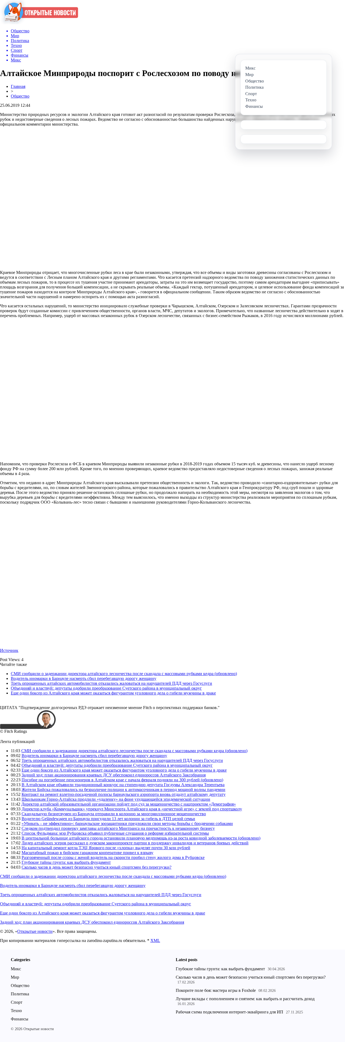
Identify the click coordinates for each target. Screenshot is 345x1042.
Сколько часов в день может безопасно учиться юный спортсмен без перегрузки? (96, 867)
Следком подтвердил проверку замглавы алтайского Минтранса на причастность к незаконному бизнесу (118, 828)
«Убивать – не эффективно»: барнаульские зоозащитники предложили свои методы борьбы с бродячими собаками (127, 823)
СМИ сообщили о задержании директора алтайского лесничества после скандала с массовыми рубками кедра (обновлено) (124, 673)
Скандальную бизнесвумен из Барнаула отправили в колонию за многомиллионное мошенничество (114, 813)
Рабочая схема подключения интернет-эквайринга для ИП (229, 1012)
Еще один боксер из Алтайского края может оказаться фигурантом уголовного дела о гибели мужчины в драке (113, 693)
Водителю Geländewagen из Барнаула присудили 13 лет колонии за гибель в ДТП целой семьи (108, 818)
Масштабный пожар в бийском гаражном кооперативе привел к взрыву (87, 852)
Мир (15, 977)
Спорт (16, 1002)
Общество (20, 96)
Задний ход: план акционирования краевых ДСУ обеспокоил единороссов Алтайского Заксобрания (114, 775)
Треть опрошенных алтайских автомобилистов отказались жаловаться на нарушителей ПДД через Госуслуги (111, 683)
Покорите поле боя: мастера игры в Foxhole (216, 990)
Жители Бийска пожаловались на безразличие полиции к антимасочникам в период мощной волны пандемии (123, 789)
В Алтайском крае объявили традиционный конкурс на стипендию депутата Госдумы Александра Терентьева (123, 784)
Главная (18, 86)
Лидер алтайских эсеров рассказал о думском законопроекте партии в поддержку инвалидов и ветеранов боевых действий (135, 843)
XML (155, 940)
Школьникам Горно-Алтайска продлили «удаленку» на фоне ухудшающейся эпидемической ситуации (116, 799)
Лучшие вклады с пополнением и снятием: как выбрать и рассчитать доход (245, 998)
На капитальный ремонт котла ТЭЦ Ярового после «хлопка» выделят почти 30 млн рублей (106, 847)
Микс (16, 969)
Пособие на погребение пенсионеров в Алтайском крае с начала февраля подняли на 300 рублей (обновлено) (122, 780)
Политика (20, 994)
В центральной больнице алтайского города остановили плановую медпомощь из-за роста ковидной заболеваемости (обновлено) (141, 838)
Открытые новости (35, 931)
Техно (16, 1010)
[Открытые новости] (39, 22)
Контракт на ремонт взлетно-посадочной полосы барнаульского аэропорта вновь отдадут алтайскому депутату (124, 794)
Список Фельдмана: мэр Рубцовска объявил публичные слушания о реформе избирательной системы (115, 833)
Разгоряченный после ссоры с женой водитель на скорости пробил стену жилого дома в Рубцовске (113, 857)
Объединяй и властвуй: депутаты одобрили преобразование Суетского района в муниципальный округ (106, 688)
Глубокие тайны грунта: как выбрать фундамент (66, 862)
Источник (9, 650)
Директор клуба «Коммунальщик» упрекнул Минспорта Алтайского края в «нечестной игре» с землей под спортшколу (132, 809)
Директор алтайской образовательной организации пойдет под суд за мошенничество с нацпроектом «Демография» (128, 804)
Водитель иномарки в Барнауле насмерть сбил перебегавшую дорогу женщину (83, 678)
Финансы (19, 1019)
